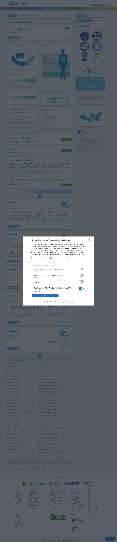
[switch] (81, 269)
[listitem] (58, 265)
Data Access (58, 302)
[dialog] (58, 271)
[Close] (90, 240)
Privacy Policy (69, 302)
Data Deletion (48, 302)
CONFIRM (45, 295)
